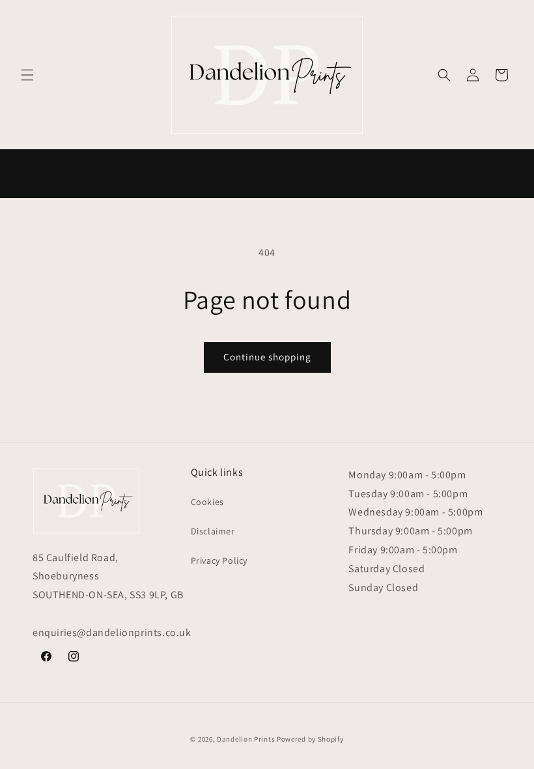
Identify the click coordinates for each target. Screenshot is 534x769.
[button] (27, 75)
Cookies (207, 502)
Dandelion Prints (246, 739)
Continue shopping (267, 357)
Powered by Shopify (310, 739)
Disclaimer (213, 531)
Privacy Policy (219, 560)
